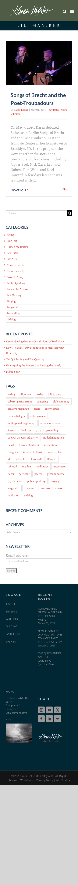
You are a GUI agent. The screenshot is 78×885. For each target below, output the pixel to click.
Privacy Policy (44, 780)
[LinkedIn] (49, 718)
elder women (38, 416)
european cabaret (51, 423)
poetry (38, 474)
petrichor (24, 474)
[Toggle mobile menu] (72, 11)
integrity (13, 452)
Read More (18, 189)
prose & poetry (55, 474)
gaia (38, 430)
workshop (13, 495)
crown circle (52, 409)
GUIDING (11, 626)
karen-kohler (55, 452)
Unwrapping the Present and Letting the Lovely (33, 365)
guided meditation (53, 437)
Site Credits (62, 780)
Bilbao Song (13, 372)
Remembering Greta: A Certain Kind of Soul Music (35, 341)
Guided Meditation (18, 247)
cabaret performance (20, 401)
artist (40, 394)
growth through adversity (23, 437)
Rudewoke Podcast (17, 289)
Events (12, 430)
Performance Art (16, 271)
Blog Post (12, 241)
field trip (26, 430)
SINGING (11, 611)
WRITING (12, 619)
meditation (42, 466)
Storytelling (13, 313)
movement (59, 466)
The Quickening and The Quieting (25, 359)
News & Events (15, 265)
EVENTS (11, 641)
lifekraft (12, 466)
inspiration (50, 445)
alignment (26, 394)
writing (28, 495)
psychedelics (15, 481)
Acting (10, 235)
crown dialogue (17, 416)
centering (42, 401)
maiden (26, 466)
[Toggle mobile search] (64, 11)
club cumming (61, 401)
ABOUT (10, 604)
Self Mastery (14, 295)
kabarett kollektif (33, 452)
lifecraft (52, 459)
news (11, 474)
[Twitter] (57, 710)
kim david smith (17, 459)
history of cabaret (29, 445)
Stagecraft (13, 307)
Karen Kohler (21, 110)
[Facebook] (41, 718)
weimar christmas (51, 488)
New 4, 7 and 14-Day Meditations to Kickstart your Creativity (50, 636)
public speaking (36, 481)
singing (54, 481)
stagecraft (14, 488)
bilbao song (54, 394)
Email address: (17, 555)
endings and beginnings (22, 423)
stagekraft (30, 488)
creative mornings (18, 409)
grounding (52, 430)
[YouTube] (49, 710)
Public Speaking (16, 283)
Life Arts (12, 259)
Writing (11, 319)
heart (11, 445)
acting (11, 394)
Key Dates (53, 110)
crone (37, 409)
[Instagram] (41, 710)
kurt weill (36, 459)
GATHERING (13, 634)
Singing (11, 301)
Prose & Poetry (15, 277)
